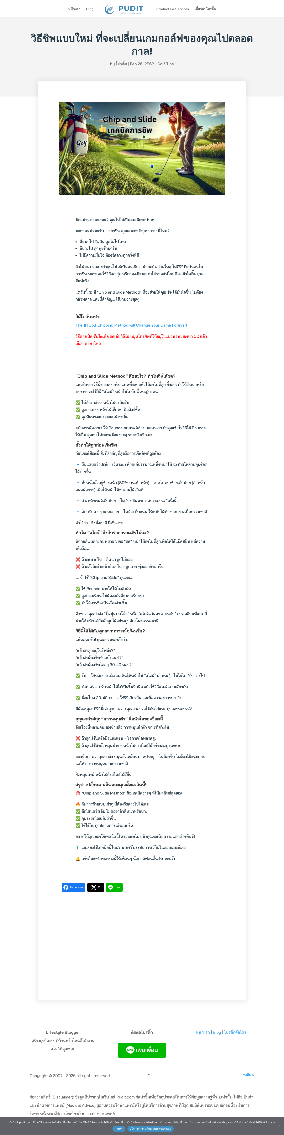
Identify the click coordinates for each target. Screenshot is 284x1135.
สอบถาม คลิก (142, 981)
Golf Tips (165, 63)
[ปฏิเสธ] (279, 1126)
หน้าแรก (74, 9)
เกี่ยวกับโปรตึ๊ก (205, 9)
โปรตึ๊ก (121, 63)
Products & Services (172, 9)
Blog (90, 9)
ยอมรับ (119, 1128)
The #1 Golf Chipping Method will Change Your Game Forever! (131, 325)
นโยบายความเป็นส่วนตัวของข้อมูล (151, 1128)
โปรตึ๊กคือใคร (235, 1032)
